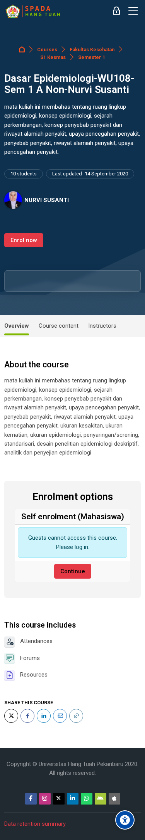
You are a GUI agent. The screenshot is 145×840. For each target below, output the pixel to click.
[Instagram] (45, 799)
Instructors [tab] (102, 325)
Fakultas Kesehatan (92, 49)
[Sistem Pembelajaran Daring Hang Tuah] (32, 11)
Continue (72, 571)
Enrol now (23, 240)
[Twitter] (11, 716)
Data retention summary (35, 823)
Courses (47, 49)
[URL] (76, 716)
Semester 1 (91, 57)
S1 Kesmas (53, 57)
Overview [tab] (16, 325)
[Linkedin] (72, 799)
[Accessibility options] (125, 820)
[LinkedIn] (44, 716)
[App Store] (114, 799)
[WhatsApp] (86, 799)
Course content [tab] (58, 325)
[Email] (60, 716)
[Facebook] (27, 716)
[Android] (100, 799)
